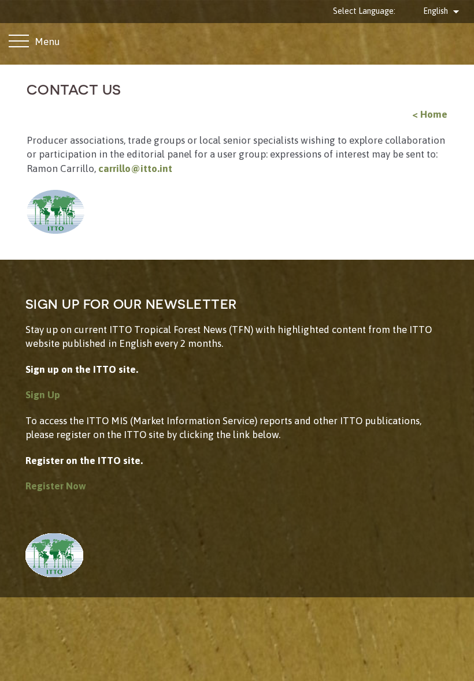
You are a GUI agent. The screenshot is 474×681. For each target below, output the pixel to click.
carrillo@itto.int (135, 168)
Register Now (55, 486)
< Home (429, 114)
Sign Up (42, 395)
